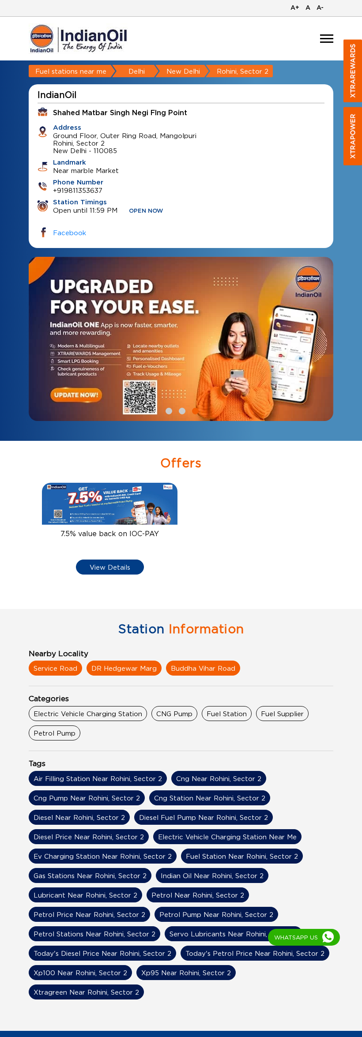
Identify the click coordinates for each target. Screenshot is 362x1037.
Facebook (69, 232)
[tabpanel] (181, 339)
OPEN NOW (146, 211)
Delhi (136, 71)
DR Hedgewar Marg (124, 668)
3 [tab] (194, 410)
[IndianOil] (78, 38)
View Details (110, 567)
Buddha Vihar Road (203, 668)
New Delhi (183, 71)
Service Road (55, 668)
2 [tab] (181, 410)
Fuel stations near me (70, 71)
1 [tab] (168, 410)
